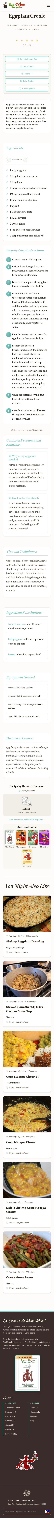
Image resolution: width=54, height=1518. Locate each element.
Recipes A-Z (10, 1412)
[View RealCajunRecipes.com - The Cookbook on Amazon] (27, 1373)
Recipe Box (10, 1416)
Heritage (34, 1416)
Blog (32, 1421)
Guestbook (10, 1421)
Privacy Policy (11, 1434)
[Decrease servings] (9, 160)
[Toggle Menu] (48, 5)
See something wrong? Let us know (28, 430)
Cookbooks (35, 1412)
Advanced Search (12, 1407)
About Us (34, 1407)
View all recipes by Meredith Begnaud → (27, 819)
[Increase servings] (25, 160)
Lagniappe (9, 1429)
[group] (17, 160)
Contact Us (9, 1425)
